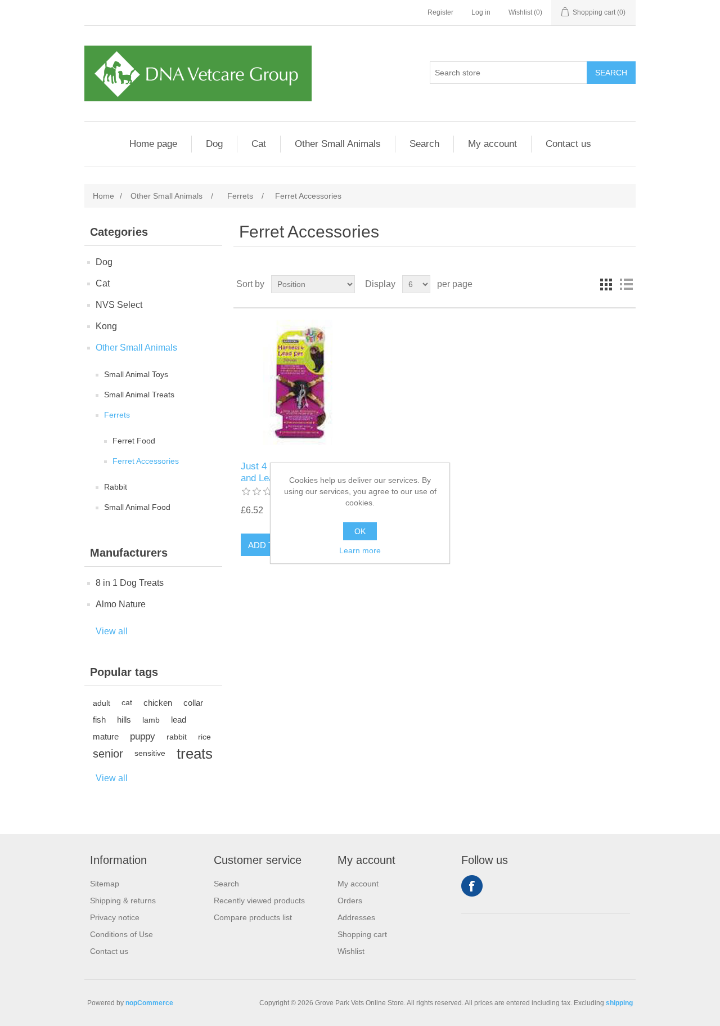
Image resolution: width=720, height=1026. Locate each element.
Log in (480, 12)
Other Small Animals (338, 143)
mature (106, 736)
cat (127, 702)
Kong (106, 326)
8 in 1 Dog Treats (130, 583)
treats (195, 753)
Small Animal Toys (136, 374)
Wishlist (351, 951)
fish (99, 719)
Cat (258, 143)
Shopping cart (362, 934)
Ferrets (117, 414)
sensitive (149, 753)
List (626, 284)
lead (178, 719)
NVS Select (119, 305)
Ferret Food (133, 440)
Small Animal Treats (139, 394)
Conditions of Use (121, 934)
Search (424, 143)
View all (112, 631)
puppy (142, 736)
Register (440, 12)
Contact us (568, 143)
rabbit (176, 736)
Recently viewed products (259, 900)
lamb (151, 719)
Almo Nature (121, 604)
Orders (350, 900)
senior (108, 753)
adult (101, 702)
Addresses (356, 917)
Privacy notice (115, 917)
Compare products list (253, 917)
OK (360, 531)
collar (193, 702)
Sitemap (104, 883)
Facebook (472, 886)
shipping (619, 1003)
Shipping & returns (123, 900)
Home (103, 195)
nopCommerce (149, 1003)
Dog (214, 143)
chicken (157, 702)
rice (204, 736)
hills (124, 719)
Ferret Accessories (145, 460)
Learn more (360, 550)
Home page (153, 143)
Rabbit (115, 486)
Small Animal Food (137, 507)
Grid (606, 284)
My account (492, 143)
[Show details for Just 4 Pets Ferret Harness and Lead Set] (300, 385)
